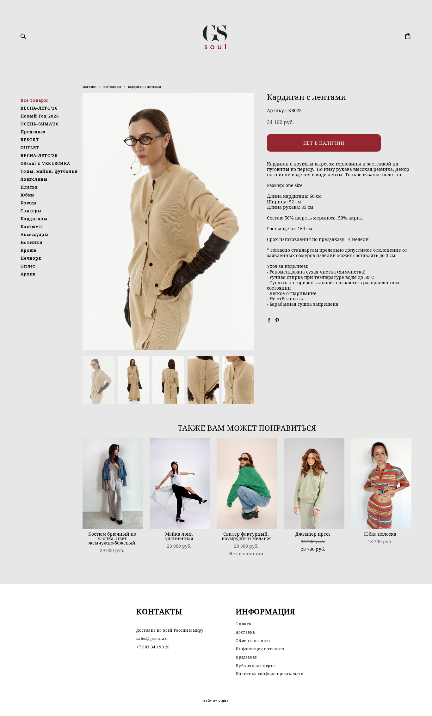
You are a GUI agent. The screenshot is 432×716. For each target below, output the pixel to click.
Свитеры (31, 211)
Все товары (34, 100)
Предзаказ (33, 132)
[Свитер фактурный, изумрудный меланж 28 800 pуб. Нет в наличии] (247, 483)
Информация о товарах (260, 649)
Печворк (31, 258)
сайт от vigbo (216, 700)
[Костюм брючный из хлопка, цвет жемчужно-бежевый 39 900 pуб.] (113, 483)
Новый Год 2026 (40, 116)
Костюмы (32, 226)
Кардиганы (34, 218)
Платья (29, 187)
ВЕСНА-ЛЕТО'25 (39, 155)
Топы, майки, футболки (49, 171)
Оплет (28, 266)
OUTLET (30, 147)
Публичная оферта (255, 665)
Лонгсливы (34, 179)
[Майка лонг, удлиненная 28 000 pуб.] (180, 483)
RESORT (30, 139)
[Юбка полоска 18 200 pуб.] (381, 483)
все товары (112, 87)
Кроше (29, 250)
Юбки (27, 195)
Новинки (32, 242)
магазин (89, 87)
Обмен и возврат (253, 640)
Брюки (29, 203)
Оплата (243, 624)
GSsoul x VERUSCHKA (45, 163)
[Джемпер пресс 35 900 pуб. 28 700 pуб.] (314, 483)
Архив (28, 274)
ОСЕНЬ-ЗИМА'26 (40, 124)
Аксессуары (34, 234)
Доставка (245, 632)
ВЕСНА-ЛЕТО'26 (39, 108)
